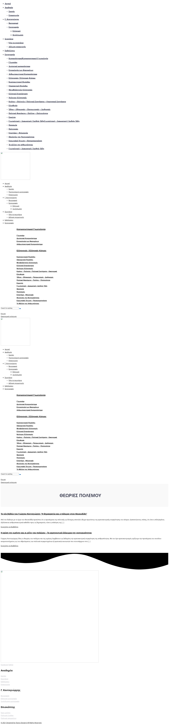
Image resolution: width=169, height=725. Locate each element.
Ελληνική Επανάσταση (18, 93)
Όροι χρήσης (5, 713)
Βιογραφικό (13, 23)
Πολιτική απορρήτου (8, 718)
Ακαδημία (9, 7)
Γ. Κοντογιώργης (12, 19)
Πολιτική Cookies (7, 715)
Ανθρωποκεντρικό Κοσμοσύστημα (23, 74)
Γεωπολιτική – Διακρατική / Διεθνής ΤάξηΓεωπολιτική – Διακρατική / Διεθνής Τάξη (44, 121)
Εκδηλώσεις (10, 50)
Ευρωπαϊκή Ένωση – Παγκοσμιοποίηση (25, 141)
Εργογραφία (14, 27)
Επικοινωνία (14, 15)
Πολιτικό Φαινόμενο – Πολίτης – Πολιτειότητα (28, 113)
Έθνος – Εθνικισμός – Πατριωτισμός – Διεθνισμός (29, 109)
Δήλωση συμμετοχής (17, 46)
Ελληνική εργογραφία (9, 699)
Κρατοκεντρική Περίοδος (19, 82)
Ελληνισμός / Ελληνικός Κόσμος (22, 78)
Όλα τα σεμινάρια (16, 43)
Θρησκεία (13, 125)
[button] (20, 236)
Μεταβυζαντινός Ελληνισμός (20, 90)
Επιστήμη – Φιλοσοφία (18, 133)
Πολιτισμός (13, 129)
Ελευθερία (13, 105)
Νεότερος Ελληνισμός (18, 97)
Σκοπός (12, 11)
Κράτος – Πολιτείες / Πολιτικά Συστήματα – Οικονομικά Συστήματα (37, 101)
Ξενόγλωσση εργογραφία (10, 701)
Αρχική (8, 3)
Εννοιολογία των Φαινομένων (21, 70)
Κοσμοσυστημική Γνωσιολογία (31, 229)
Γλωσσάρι (13, 62)
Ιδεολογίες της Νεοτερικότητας (21, 137)
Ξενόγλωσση (18, 35)
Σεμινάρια (9, 39)
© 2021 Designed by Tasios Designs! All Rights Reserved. (21, 723)
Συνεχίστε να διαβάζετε (9, 527)
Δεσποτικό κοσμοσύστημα (19, 66)
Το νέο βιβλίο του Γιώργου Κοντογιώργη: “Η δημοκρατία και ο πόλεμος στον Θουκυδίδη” (44, 513)
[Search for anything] (20, 308)
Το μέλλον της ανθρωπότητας (21, 144)
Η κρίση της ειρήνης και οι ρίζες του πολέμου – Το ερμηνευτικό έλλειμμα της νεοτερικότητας (46, 532)
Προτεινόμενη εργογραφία (18, 192)
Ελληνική (16, 31)
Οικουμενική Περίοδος (18, 86)
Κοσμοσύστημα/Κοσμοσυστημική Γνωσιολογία (28, 58)
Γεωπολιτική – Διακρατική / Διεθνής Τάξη (26, 148)
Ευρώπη (12, 117)
